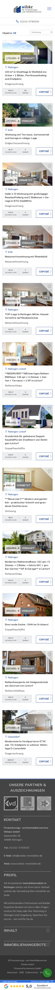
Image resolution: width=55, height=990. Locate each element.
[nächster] (47, 803)
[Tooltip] (51, 981)
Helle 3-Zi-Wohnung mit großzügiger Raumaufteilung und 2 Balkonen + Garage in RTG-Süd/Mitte (27, 197)
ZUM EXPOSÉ (44, 92)
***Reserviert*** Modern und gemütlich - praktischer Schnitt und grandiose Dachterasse (26, 502)
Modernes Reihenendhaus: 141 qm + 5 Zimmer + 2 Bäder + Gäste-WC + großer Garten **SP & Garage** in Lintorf (27, 565)
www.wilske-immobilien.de (26, 863)
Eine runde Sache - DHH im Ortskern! (26, 624)
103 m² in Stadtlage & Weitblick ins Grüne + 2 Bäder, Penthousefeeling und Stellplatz (26, 75)
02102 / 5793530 (19, 847)
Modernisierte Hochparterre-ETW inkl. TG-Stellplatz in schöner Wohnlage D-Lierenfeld (26, 745)
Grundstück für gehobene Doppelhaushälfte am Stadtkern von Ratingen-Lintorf (26, 440)
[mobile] (49, 9)
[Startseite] (27, 8)
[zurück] (7, 803)
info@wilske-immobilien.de (27, 855)
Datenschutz (32, 972)
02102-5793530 (29, 21)
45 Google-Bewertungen (42, 988)
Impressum (12, 972)
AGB (21, 972)
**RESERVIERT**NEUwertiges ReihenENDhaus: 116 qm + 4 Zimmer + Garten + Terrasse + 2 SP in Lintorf (27, 377)
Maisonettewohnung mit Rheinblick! (26, 256)
